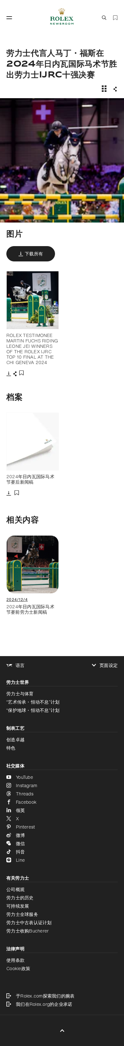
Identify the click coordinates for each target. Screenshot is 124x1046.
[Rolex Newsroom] (61, 17)
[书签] (115, 17)
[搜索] (104, 17)
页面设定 (109, 665)
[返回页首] (62, 1030)
